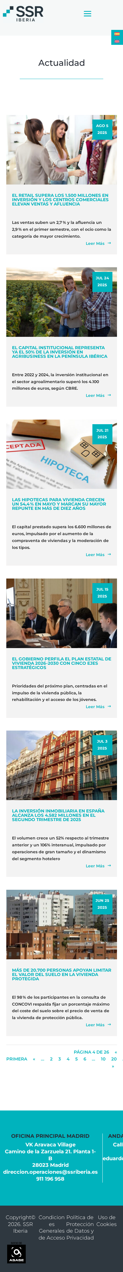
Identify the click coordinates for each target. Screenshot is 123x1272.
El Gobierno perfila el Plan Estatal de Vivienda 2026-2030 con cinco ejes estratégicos (61, 663)
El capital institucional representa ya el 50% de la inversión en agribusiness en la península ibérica (59, 352)
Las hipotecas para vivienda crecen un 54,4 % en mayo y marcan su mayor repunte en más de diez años (59, 504)
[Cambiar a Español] (117, 33)
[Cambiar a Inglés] (117, 41)
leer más (95, 243)
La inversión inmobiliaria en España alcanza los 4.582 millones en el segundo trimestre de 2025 (58, 815)
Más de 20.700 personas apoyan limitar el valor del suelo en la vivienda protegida (61, 974)
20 (114, 1059)
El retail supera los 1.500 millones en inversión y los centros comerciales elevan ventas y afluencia (60, 200)
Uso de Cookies (106, 1220)
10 (103, 1059)
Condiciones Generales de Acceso (52, 1227)
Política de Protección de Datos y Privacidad (80, 1227)
